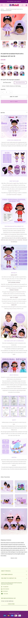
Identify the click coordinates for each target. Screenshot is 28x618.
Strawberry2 (9, 74)
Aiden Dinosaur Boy (9, 67)
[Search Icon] (6, 5)
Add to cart (14, 96)
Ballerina (16, 67)
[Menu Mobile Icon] (2, 5)
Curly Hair (3, 67)
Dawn (22, 67)
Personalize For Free (20, 82)
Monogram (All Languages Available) (10, 79)
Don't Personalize (7, 82)
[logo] (14, 5)
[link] (6, 44)
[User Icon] (22, 5)
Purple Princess (16, 74)
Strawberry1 (3, 74)
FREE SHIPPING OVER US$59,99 (14, 1)
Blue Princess (22, 74)
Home (2, 9)
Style (2, 63)
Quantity (3, 89)
